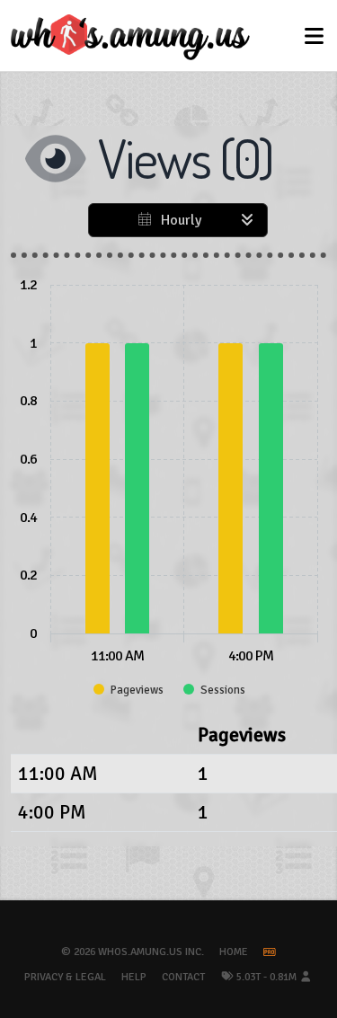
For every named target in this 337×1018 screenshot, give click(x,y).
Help (133, 977)
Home (233, 952)
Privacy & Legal (65, 977)
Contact (183, 977)
